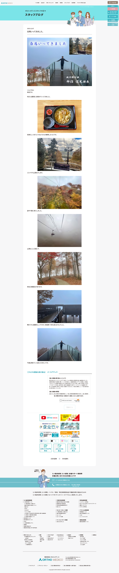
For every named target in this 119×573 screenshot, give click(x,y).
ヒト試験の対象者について (30, 516)
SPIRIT (26, 508)
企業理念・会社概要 (72, 536)
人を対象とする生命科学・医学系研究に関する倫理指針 (35, 513)
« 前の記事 (53, 459)
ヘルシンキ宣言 (28, 511)
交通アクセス (70, 538)
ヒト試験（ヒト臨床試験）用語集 (31, 515)
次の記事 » (65, 459)
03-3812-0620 (75, 484)
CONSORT (27, 510)
